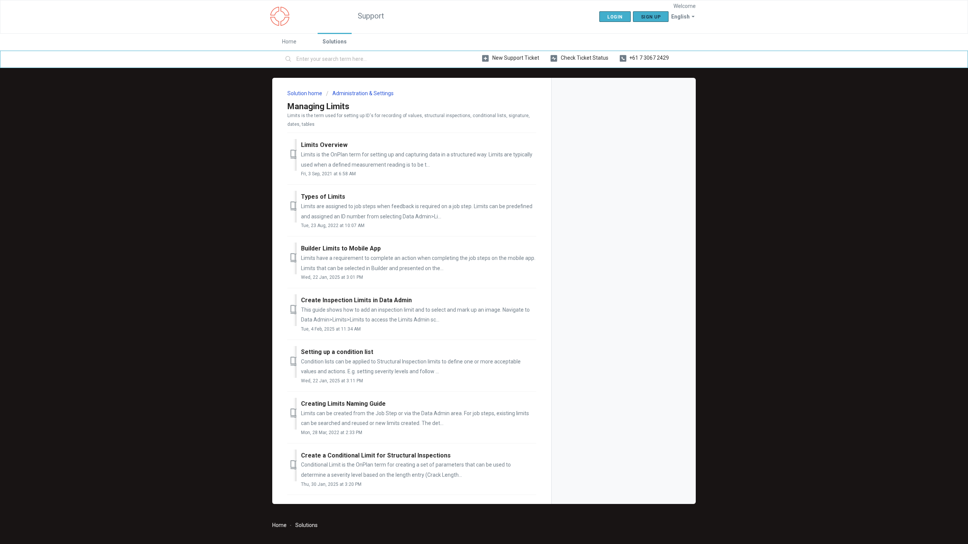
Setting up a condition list (337, 351)
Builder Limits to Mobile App (341, 248)
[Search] (288, 59)
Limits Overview (324, 144)
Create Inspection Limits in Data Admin (356, 300)
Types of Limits (323, 196)
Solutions (335, 42)
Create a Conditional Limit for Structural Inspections (376, 455)
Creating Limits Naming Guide (343, 403)
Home (289, 42)
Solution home (305, 93)
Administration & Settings (363, 93)
